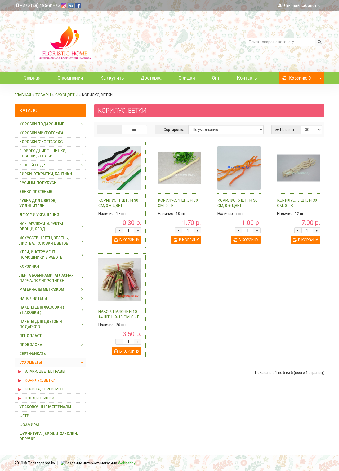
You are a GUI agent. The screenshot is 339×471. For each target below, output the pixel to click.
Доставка (151, 78)
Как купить (112, 78)
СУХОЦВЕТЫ (66, 95)
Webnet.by (127, 463)
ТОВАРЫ (43, 95)
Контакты (247, 78)
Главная (32, 78)
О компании (70, 78)
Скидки (187, 78)
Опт (216, 78)
